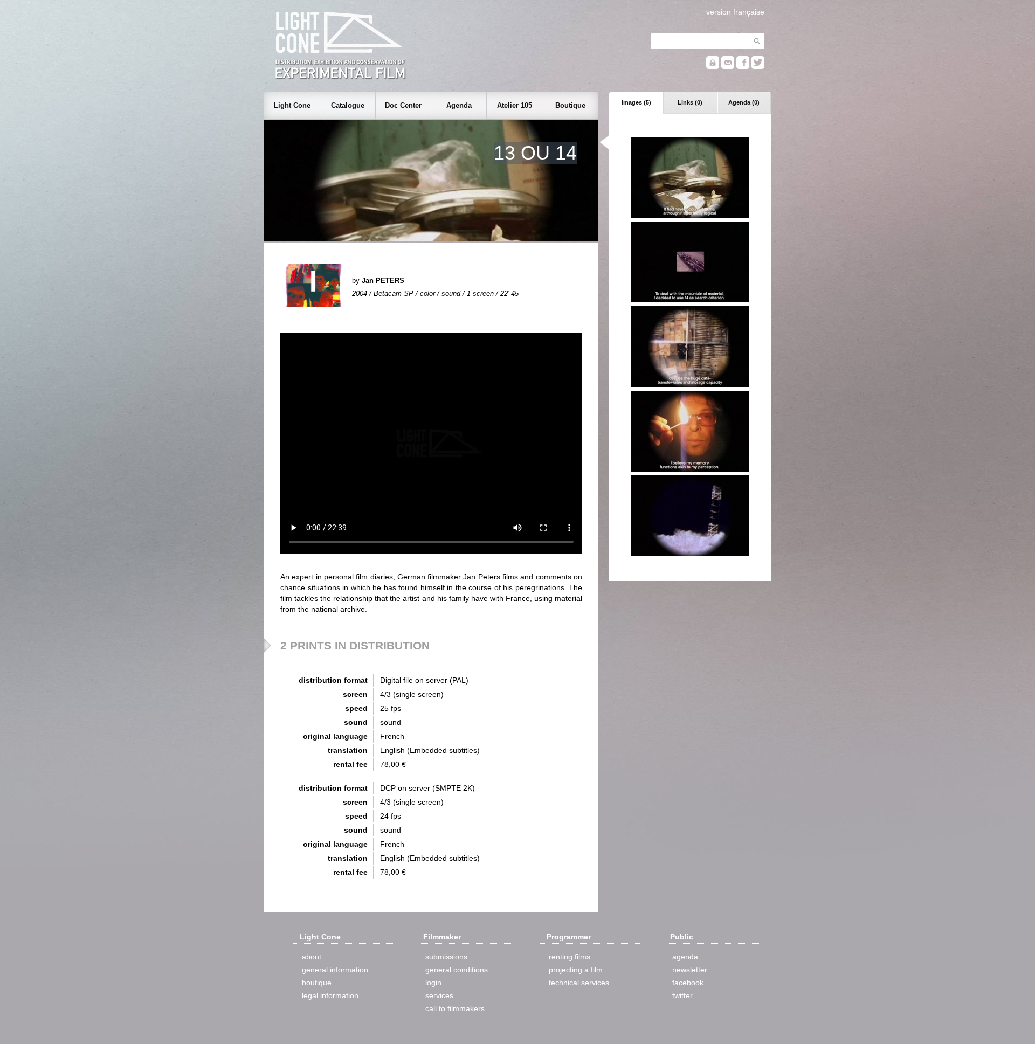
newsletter (689, 969)
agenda (685, 956)
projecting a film (576, 969)
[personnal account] (712, 67)
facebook (687, 982)
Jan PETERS (383, 280)
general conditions (456, 969)
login (433, 982)
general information (335, 969)
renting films (569, 956)
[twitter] (757, 67)
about (311, 956)
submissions (446, 956)
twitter (682, 995)
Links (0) (690, 102)
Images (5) (636, 102)
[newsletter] (727, 67)
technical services (579, 982)
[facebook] (742, 67)
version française (735, 12)
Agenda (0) (744, 102)
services (439, 995)
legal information (330, 995)
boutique (317, 982)
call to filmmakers (455, 1008)
